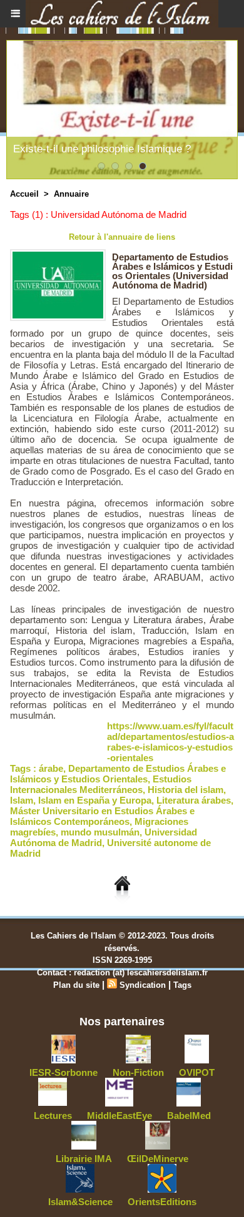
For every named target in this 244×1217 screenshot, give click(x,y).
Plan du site (76, 985)
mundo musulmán (100, 832)
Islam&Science (80, 1201)
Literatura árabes (193, 800)
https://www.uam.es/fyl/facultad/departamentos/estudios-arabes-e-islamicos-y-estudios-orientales (170, 742)
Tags (182, 985)
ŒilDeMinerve (157, 1158)
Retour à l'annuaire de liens (122, 237)
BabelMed (189, 1115)
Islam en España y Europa (94, 800)
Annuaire (71, 194)
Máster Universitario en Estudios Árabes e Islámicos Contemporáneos (102, 816)
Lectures (53, 1115)
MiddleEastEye (119, 1115)
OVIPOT (197, 1072)
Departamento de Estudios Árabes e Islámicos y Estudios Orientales (118, 773)
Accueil (24, 194)
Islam (21, 800)
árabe (51, 768)
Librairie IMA (84, 1158)
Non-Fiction (138, 1072)
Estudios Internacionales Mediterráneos (100, 784)
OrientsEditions (162, 1201)
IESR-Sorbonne (63, 1072)
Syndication (142, 985)
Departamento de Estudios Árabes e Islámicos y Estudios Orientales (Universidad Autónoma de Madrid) (172, 271)
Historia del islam (185, 789)
